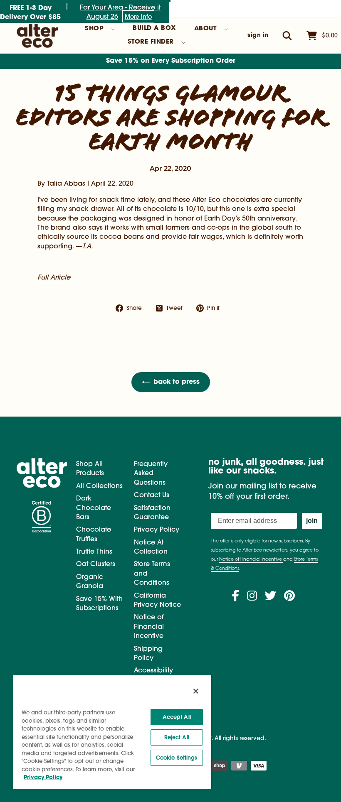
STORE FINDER (151, 42)
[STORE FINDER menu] (183, 43)
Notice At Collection (151, 547)
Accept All (177, 717)
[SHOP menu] (113, 29)
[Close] (196, 691)
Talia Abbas (66, 184)
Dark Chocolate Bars (93, 508)
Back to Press (176, 382)
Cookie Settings (177, 757)
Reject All (176, 737)
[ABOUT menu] (225, 29)
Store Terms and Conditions (152, 573)
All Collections (99, 486)
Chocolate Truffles (93, 534)
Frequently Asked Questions (151, 473)
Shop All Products (90, 469)
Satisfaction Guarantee (152, 513)
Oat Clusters (95, 564)
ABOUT (205, 29)
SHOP (94, 29)
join (312, 520)
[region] (112, 731)
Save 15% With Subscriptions (99, 604)
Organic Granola (89, 582)
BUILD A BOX (154, 28)
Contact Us (151, 495)
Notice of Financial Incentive (149, 627)
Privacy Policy (156, 530)
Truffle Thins (94, 552)
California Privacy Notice (157, 600)
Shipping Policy (148, 654)
